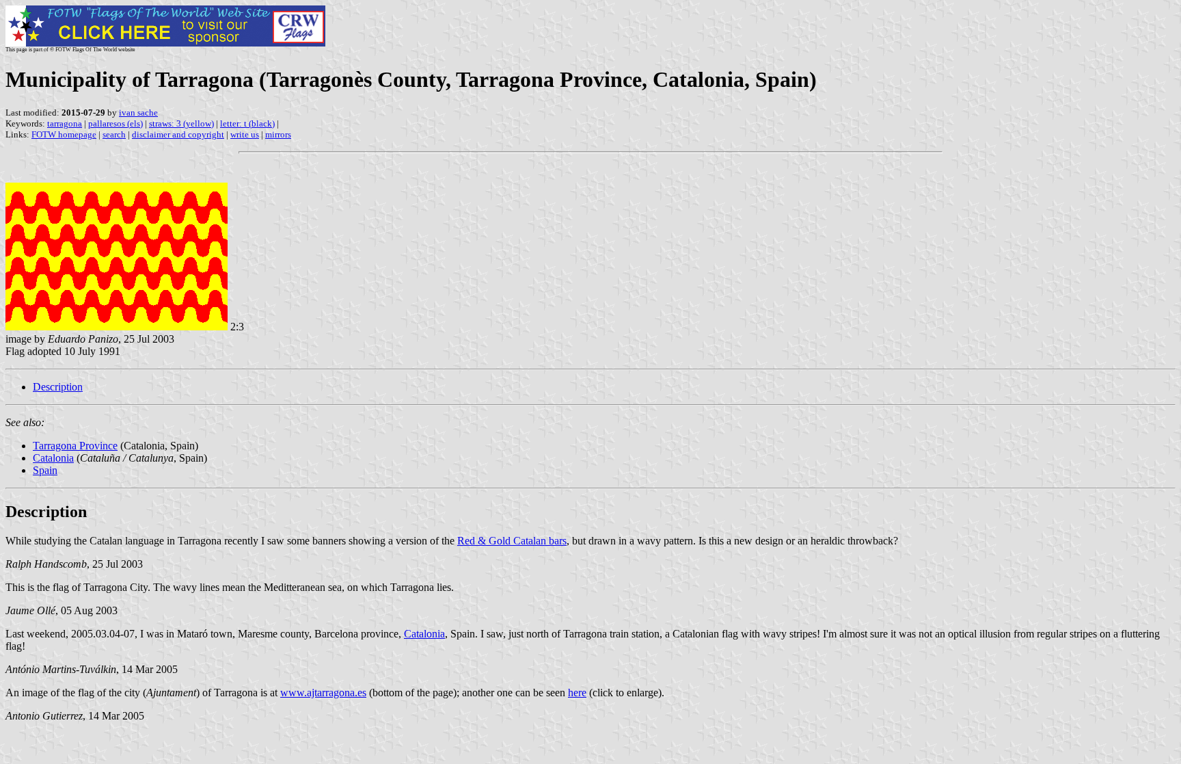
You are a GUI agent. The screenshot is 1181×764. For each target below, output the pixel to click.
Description (58, 387)
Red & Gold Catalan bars (512, 540)
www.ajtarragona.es (323, 692)
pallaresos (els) (115, 123)
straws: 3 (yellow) (181, 123)
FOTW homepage (63, 134)
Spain (45, 470)
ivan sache (138, 112)
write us (244, 134)
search (114, 134)
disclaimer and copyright (178, 134)
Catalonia (53, 458)
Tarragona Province (75, 445)
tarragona (64, 123)
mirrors (278, 134)
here (577, 692)
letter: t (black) (247, 123)
